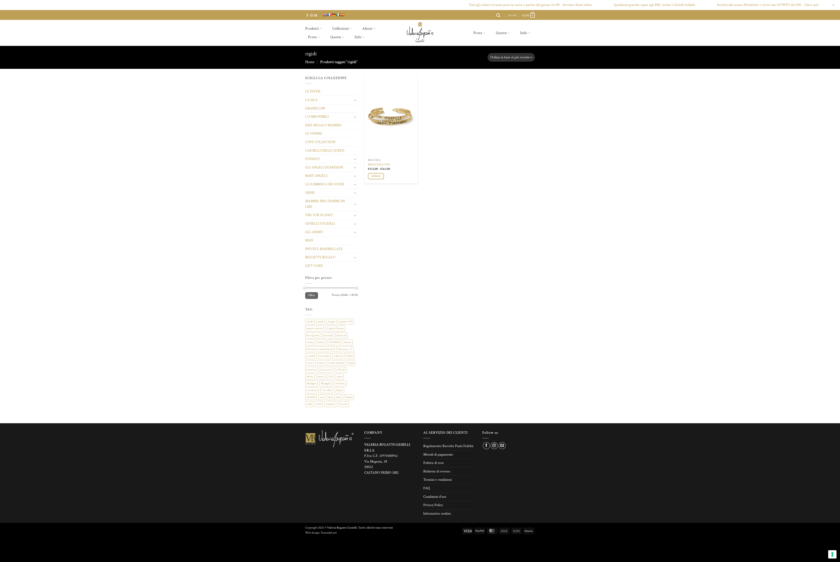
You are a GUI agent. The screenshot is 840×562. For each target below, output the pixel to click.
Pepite (339, 390)
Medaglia (311, 383)
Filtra (311, 295)
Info (358, 37)
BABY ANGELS (316, 175)
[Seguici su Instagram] (311, 15)
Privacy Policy (433, 505)
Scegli (375, 176)
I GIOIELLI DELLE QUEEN (324, 150)
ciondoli (310, 356)
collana (337, 356)
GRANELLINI (315, 108)
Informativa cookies (437, 513)
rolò (322, 397)
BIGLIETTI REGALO (320, 257)
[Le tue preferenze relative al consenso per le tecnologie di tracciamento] (832, 554)
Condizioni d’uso (434, 496)
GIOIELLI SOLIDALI (320, 223)
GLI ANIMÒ (314, 232)
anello (320, 321)
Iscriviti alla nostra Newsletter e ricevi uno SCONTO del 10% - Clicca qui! (745, 5)
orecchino (311, 390)
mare (339, 376)
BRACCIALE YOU (379, 165)
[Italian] (338, 15)
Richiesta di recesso (436, 471)
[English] (325, 15)
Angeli (331, 321)
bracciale (327, 335)
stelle (319, 404)
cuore (309, 363)
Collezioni (340, 28)
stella (309, 404)
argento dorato (314, 328)
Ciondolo (325, 356)
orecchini (340, 383)
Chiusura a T (345, 349)
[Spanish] (342, 15)
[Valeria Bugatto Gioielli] (420, 33)
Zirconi (343, 404)
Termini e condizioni (437, 479)
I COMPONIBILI (317, 116)
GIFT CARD (314, 266)
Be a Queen (312, 335)
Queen (335, 37)
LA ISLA (311, 100)
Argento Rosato (335, 328)
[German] (334, 15)
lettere (320, 376)
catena (309, 342)
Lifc (330, 376)
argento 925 (346, 321)
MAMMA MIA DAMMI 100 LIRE (325, 204)
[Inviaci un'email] (315, 15)
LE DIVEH (312, 91)
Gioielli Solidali (335, 363)
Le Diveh (340, 369)
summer (330, 404)
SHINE (310, 193)
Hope (351, 363)
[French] (329, 15)
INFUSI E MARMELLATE (324, 249)
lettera (309, 376)
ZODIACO (312, 159)
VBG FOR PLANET (319, 215)
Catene (321, 342)
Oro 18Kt (327, 390)
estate (320, 363)
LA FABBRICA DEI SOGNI (324, 184)
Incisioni (326, 369)
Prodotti (312, 28)
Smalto (349, 397)
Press (312, 37)
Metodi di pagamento (438, 454)
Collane (349, 356)
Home (310, 61)
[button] (512, 15)
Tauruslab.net (328, 533)
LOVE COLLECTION (320, 142)
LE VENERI (313, 133)
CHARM (334, 342)
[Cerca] (498, 16)
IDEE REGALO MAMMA (323, 125)
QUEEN (310, 397)
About (367, 28)
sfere (338, 397)
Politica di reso (433, 463)
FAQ (426, 488)
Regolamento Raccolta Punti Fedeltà (448, 446)
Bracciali (341, 335)
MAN (309, 240)
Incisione (311, 369)
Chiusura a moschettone (319, 349)
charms (347, 342)
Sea (330, 397)
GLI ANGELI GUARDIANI (324, 167)
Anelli (309, 321)
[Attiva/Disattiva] (355, 100)
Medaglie (326, 383)
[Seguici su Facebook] (307, 15)
